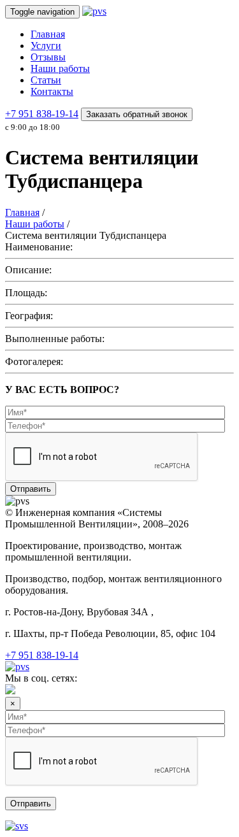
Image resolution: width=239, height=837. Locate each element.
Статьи (46, 80)
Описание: (28, 269)
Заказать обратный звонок (136, 114)
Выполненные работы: (55, 338)
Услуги (46, 45)
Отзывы (48, 57)
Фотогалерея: (34, 361)
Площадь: (26, 292)
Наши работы (60, 68)
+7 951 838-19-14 (41, 113)
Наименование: (39, 246)
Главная (48, 34)
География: (29, 315)
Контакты (52, 91)
